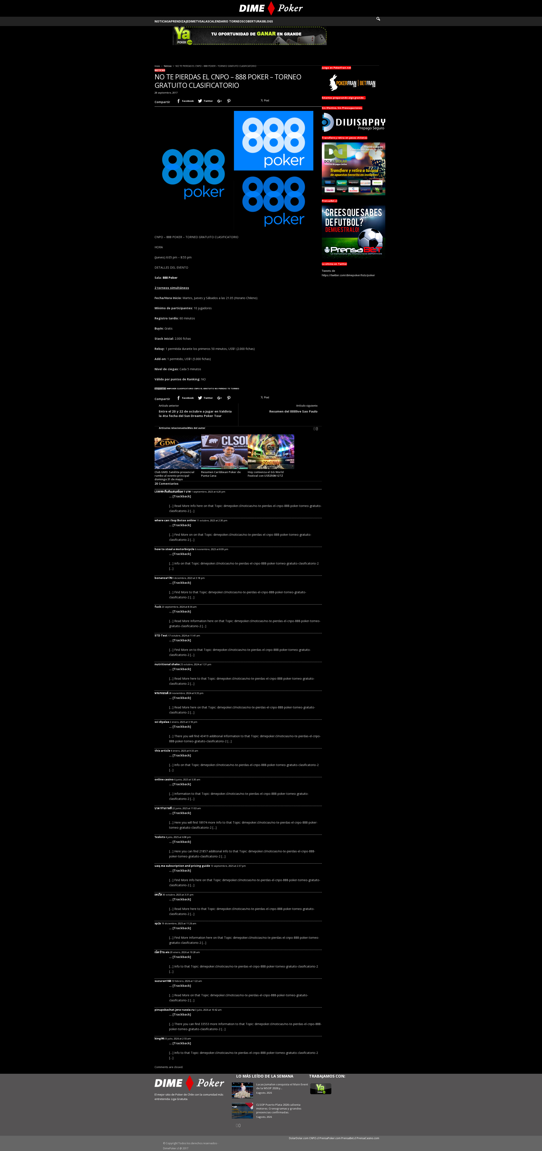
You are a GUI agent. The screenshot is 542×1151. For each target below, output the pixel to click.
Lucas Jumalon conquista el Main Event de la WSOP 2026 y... (282, 1086)
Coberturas (253, 21)
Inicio (157, 66)
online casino (164, 779)
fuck (158, 607)
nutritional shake (167, 664)
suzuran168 (163, 981)
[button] (381, 21)
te (228, 388)
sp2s (158, 923)
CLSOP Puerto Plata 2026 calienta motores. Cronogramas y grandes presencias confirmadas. (278, 1108)
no (216, 388)
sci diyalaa (162, 722)
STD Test (161, 635)
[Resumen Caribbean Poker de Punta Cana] (224, 451)
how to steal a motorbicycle (174, 549)
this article (162, 750)
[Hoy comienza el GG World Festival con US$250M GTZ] (271, 451)
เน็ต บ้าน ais (162, 952)
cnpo (197, 388)
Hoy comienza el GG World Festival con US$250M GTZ (266, 474)
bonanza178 (163, 578)
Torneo (235, 388)
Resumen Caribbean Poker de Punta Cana (221, 474)
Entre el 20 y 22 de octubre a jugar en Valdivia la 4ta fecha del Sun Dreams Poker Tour (195, 413)
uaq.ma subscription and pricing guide (182, 866)
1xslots (160, 837)
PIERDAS (222, 388)
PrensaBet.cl (348, 1138)
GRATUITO (208, 388)
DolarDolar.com (298, 1138)
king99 (159, 1038)
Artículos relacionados (173, 427)
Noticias (162, 21)
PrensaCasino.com (368, 1138)
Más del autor (196, 427)
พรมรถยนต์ (161, 693)
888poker (171, 388)
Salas (204, 21)
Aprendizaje (178, 21)
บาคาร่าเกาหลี (163, 808)
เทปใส (158, 894)
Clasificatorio (185, 388)
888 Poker (170, 278)
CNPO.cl (314, 1138)
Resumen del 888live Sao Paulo (293, 411)
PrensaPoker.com (330, 1138)
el (201, 388)
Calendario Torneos (226, 21)
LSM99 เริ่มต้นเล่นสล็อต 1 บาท (173, 491)
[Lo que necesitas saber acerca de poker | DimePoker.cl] (271, 8)
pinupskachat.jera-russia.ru (175, 1010)
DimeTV (194, 21)
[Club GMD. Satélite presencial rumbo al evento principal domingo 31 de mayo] (178, 451)
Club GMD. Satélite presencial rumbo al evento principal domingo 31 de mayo (174, 475)
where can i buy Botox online (175, 520)
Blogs (268, 21)
